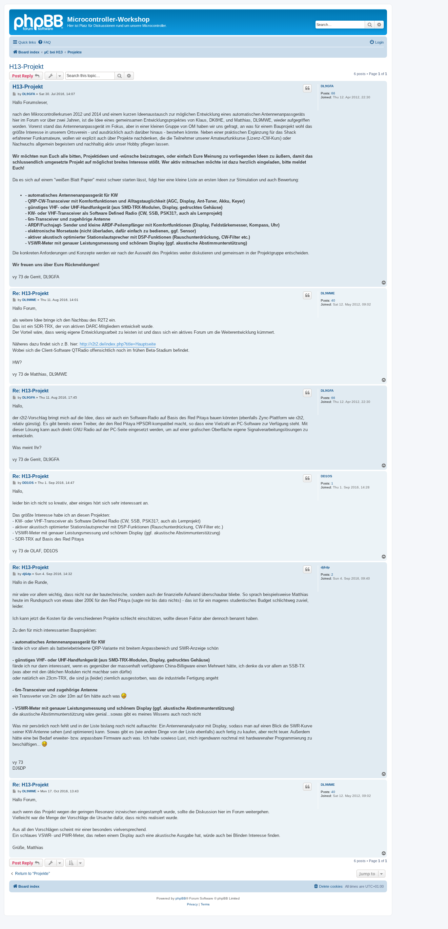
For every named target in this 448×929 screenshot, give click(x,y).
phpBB (180, 898)
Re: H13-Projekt (30, 293)
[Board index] (39, 21)
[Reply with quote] (307, 88)
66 (333, 93)
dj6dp (325, 567)
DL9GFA (327, 86)
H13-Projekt (26, 66)
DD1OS (326, 476)
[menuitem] (44, 42)
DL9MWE (328, 293)
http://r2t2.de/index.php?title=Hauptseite (118, 344)
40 (333, 300)
